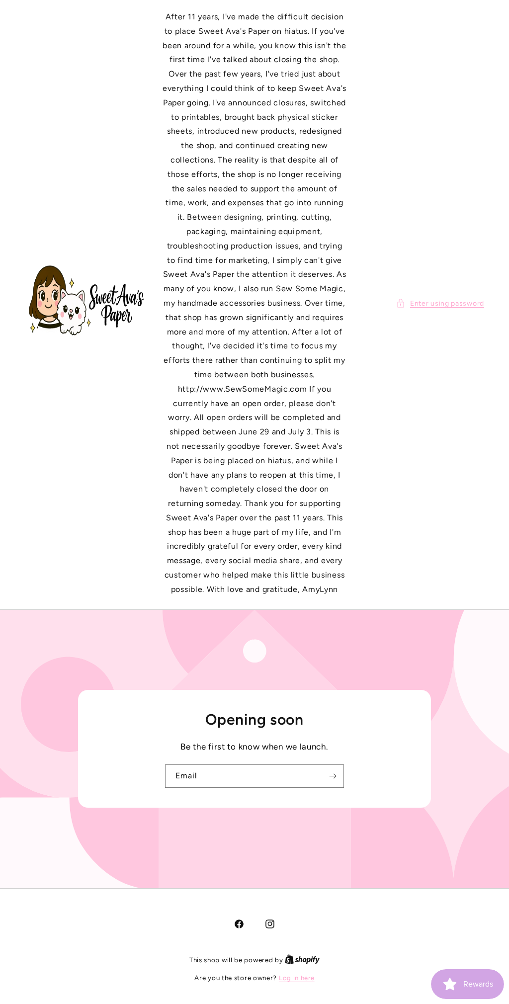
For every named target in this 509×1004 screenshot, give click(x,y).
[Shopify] (302, 960)
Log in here (297, 978)
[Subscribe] (332, 776)
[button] (440, 303)
